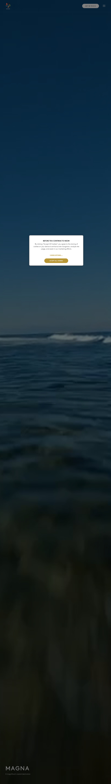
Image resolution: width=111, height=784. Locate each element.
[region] (56, 250)
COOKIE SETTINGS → (56, 255)
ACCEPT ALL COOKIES (56, 260)
